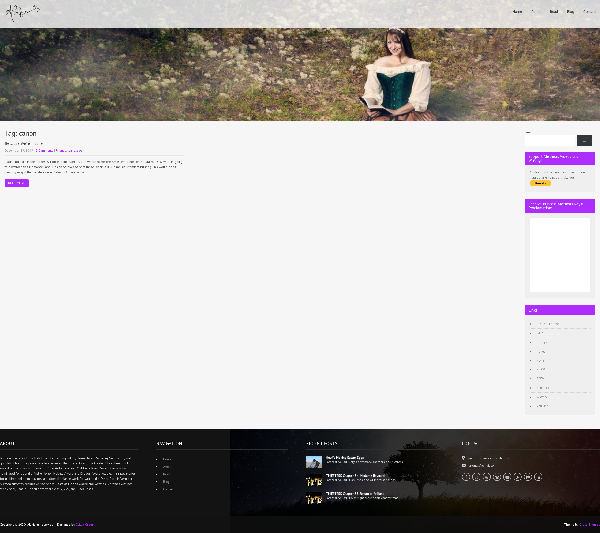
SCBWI (541, 370)
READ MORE (16, 183)
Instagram (543, 342)
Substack (543, 388)
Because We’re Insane (24, 143)
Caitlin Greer (84, 524)
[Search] (584, 140)
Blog (570, 12)
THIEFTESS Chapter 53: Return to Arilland (355, 494)
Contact (589, 12)
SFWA (541, 379)
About (536, 12)
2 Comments (44, 150)
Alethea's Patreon (548, 324)
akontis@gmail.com (482, 465)
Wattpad (542, 397)
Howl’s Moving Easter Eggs (345, 457)
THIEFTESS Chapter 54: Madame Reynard (355, 475)
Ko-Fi (540, 360)
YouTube (542, 406)
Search (530, 132)
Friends (61, 150)
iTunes (541, 351)
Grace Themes (589, 524)
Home (517, 12)
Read (554, 12)
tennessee (75, 150)
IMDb (540, 333)
